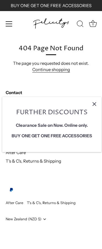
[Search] (80, 24)
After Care (16, 152)
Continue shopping (51, 69)
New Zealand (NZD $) (23, 219)
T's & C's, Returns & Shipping (33, 161)
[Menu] (9, 24)
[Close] (94, 104)
